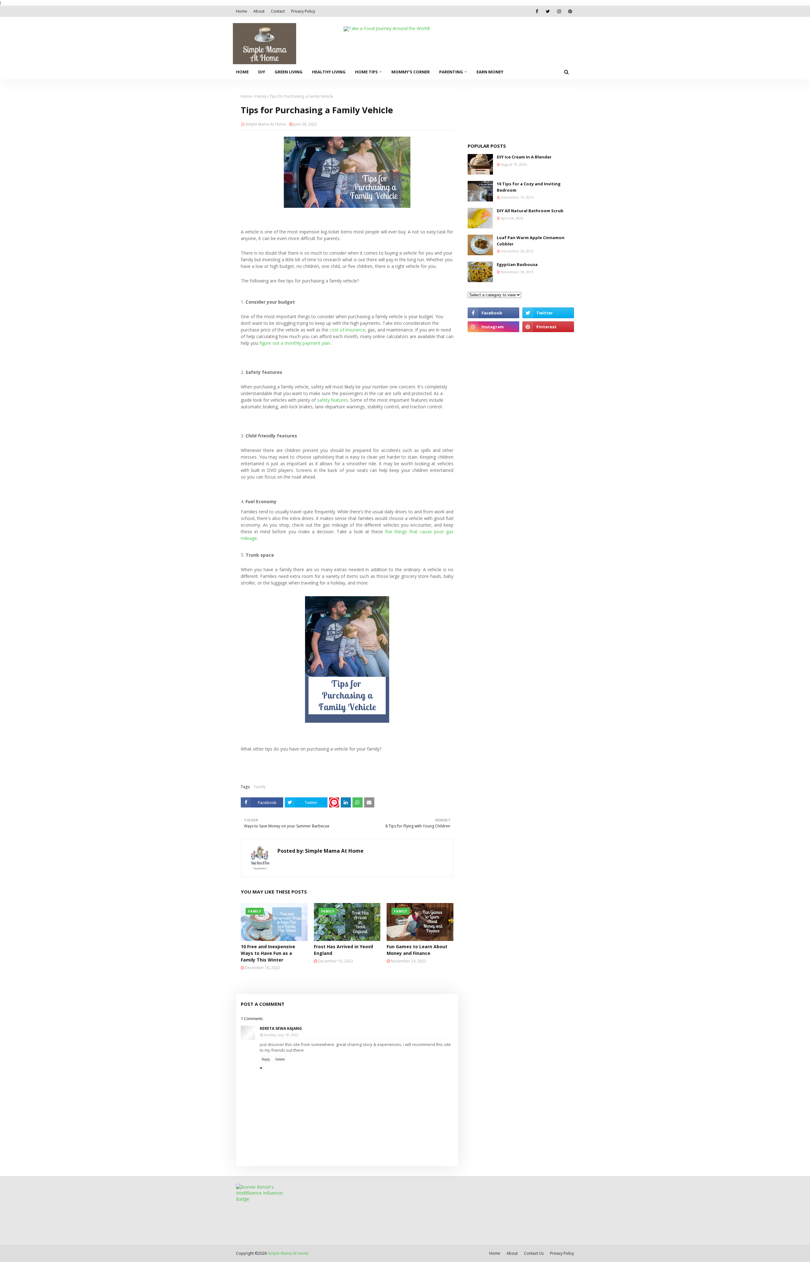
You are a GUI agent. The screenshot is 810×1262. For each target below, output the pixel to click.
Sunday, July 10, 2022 (281, 1034)
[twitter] (548, 11)
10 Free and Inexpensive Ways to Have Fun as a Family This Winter (268, 953)
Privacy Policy (303, 11)
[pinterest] (570, 11)
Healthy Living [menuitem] (329, 72)
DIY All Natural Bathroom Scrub (530, 210)
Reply (266, 1059)
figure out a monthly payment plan (294, 343)
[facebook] (537, 11)
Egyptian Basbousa (517, 264)
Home (241, 11)
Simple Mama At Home (265, 124)
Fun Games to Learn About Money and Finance (417, 949)
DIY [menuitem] (261, 72)
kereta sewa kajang (281, 1028)
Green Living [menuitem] (288, 72)
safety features (332, 400)
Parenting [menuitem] (451, 72)
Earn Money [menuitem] (490, 72)
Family (260, 96)
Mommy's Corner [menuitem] (410, 72)
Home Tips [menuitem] (366, 72)
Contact (278, 11)
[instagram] (559, 11)
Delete (280, 1059)
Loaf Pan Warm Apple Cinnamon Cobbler (530, 241)
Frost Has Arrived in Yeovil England (343, 949)
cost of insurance (347, 330)
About (259, 11)
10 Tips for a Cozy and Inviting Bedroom (529, 187)
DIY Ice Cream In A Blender (524, 157)
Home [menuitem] (242, 72)
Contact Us (534, 1253)
